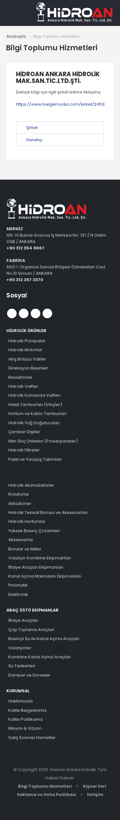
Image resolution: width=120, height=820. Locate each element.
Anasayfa (16, 36)
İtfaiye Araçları (23, 620)
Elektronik (18, 594)
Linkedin (47, 313)
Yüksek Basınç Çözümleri (34, 531)
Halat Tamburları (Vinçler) (35, 405)
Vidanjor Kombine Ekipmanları (39, 558)
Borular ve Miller (24, 549)
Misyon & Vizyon (25, 728)
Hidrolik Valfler (23, 386)
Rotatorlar (18, 494)
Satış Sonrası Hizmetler (32, 738)
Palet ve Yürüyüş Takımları (35, 459)
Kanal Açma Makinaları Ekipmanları (44, 576)
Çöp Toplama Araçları (31, 630)
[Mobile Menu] (20, 13)
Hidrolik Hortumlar (26, 521)
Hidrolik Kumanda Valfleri (34, 395)
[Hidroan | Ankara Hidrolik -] (74, 13)
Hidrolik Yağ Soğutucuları (34, 423)
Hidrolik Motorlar (25, 350)
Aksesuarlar (20, 540)
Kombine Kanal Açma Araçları (39, 657)
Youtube (23, 313)
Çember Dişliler (24, 432)
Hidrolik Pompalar (26, 341)
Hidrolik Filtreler (24, 450)
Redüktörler (20, 377)
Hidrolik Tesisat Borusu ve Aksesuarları (48, 512)
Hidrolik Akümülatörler (31, 485)
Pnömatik (18, 585)
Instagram (35, 313)
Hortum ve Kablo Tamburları (37, 413)
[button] (60, 128)
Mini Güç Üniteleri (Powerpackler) (43, 441)
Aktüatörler (19, 503)
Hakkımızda (20, 701)
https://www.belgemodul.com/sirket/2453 (60, 104)
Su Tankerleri (21, 666)
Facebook (12, 313)
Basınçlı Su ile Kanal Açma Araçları (43, 639)
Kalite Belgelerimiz (27, 710)
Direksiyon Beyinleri (28, 368)
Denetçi (34, 140)
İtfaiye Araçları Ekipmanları (35, 567)
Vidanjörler (19, 648)
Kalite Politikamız (25, 719)
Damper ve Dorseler (29, 675)
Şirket (32, 128)
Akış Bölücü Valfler (27, 359)
